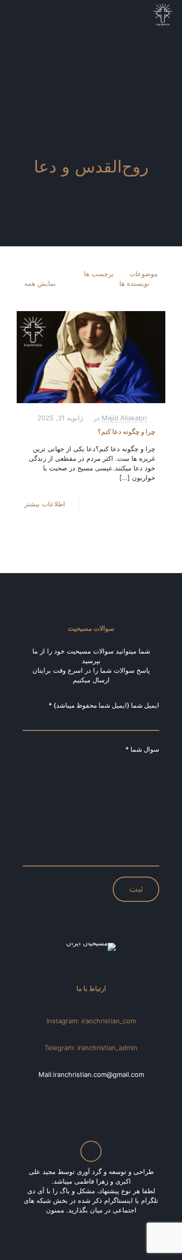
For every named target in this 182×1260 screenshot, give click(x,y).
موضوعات (143, 274)
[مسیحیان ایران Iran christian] (162, 15)
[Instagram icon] (90, 1224)
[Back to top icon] (91, 1151)
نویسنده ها (134, 283)
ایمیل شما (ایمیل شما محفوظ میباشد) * (104, 705)
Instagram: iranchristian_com (91, 1021)
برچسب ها (99, 274)
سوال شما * (142, 749)
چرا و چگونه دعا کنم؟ (126, 431)
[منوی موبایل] (18, 15)
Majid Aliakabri (124, 418)
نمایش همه (40, 283)
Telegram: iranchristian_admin (91, 1048)
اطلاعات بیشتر (44, 504)
